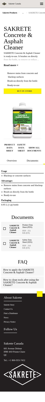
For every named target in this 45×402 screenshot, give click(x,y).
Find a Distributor (11, 313)
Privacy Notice (10, 322)
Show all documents (34, 149)
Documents (32, 160)
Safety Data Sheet (21, 148)
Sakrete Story (9, 305)
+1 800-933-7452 (16, 360)
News (6, 318)
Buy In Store (24, 91)
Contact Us (8, 309)
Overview (12, 160)
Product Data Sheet (9, 148)
